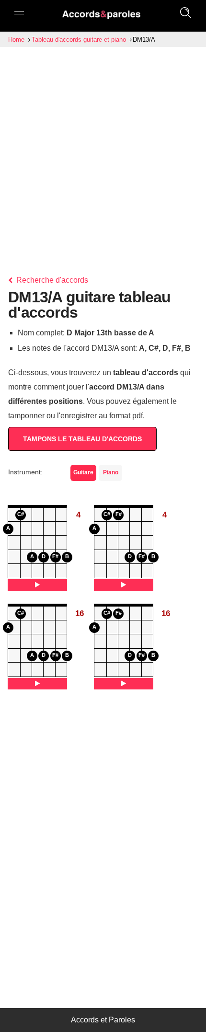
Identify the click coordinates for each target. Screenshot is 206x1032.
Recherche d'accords (51, 280)
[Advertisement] (103, 155)
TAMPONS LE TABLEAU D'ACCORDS (82, 439)
